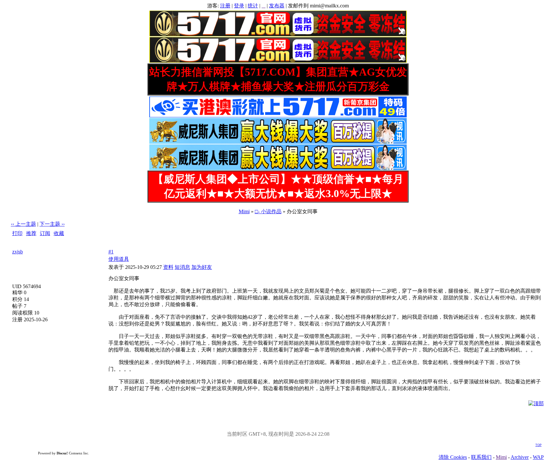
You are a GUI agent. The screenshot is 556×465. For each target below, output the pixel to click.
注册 (225, 5)
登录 (239, 5)
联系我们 (481, 457)
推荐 (31, 233)
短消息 (182, 267)
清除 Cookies (453, 457)
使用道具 (118, 259)
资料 (168, 267)
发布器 (276, 5)
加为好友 (201, 267)
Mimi (244, 211)
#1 (111, 251)
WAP (538, 457)
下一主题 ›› (52, 224)
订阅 (45, 233)
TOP (538, 445)
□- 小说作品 (268, 211)
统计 (253, 5)
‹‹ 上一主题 (23, 224)
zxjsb (17, 251)
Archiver (520, 457)
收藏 (59, 233)
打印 (17, 233)
